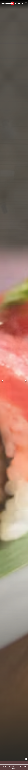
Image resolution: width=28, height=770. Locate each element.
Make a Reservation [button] (14, 763)
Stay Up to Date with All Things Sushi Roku (14, 767)
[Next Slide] (26, 381)
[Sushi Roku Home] (12, 3)
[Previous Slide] (2, 381)
